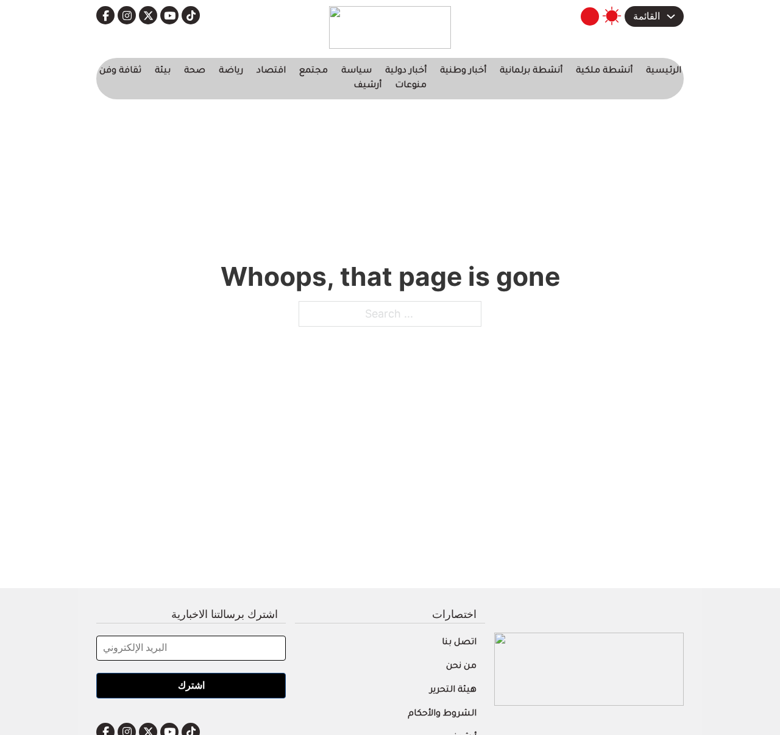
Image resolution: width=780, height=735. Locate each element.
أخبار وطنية (463, 71)
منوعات (411, 86)
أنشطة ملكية (604, 71)
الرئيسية (663, 71)
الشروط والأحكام (442, 714)
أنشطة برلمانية (531, 71)
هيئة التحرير (453, 690)
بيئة (163, 71)
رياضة (231, 71)
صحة (194, 71)
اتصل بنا (459, 643)
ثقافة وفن (120, 71)
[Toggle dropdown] (671, 16)
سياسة (356, 71)
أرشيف (367, 86)
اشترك (191, 685)
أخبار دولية (406, 71)
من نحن (461, 667)
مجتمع (313, 71)
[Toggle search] (589, 16)
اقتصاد (271, 71)
